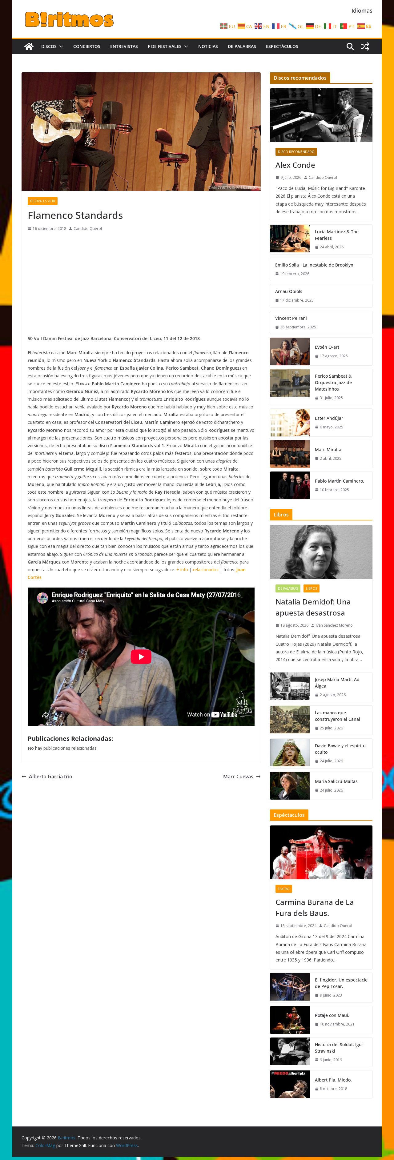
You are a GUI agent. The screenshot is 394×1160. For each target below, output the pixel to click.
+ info (182, 569)
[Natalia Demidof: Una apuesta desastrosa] (321, 552)
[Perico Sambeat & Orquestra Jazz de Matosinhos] (290, 387)
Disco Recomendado (296, 152)
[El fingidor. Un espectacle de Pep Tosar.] (290, 987)
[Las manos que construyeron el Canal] (290, 720)
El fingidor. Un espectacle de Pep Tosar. (341, 983)
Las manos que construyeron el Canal (337, 716)
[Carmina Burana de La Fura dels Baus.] (321, 852)
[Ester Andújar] (290, 422)
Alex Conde (295, 165)
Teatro (284, 889)
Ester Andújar (329, 418)
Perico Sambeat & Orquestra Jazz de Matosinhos (333, 382)
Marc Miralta (328, 449)
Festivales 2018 (42, 201)
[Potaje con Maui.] (290, 1020)
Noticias (208, 46)
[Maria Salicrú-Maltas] (290, 786)
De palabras (242, 46)
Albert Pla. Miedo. (333, 1080)
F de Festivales (165, 46)
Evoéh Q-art (327, 347)
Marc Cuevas (238, 776)
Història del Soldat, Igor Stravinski (339, 1048)
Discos (49, 46)
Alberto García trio (50, 776)
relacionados (206, 569)
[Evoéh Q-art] (290, 351)
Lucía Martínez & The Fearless (337, 235)
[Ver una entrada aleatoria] (365, 46)
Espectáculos (282, 46)
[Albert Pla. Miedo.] (290, 1084)
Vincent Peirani (291, 318)
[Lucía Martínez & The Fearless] (290, 239)
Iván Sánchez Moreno (334, 625)
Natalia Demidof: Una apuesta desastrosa (313, 607)
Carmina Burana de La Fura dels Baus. (314, 907)
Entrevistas (124, 46)
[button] (60, 46)
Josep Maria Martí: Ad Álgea (337, 682)
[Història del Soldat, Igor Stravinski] (290, 1052)
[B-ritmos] (29, 46)
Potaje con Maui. (332, 1015)
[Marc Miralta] (290, 454)
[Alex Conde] (321, 115)
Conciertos (86, 46)
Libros (311, 588)
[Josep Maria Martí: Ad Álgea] (290, 687)
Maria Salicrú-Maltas (336, 781)
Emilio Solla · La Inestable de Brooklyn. (315, 265)
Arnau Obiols (288, 291)
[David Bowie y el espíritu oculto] (290, 753)
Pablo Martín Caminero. (339, 481)
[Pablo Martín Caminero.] (290, 485)
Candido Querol (88, 228)
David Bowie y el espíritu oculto (340, 749)
